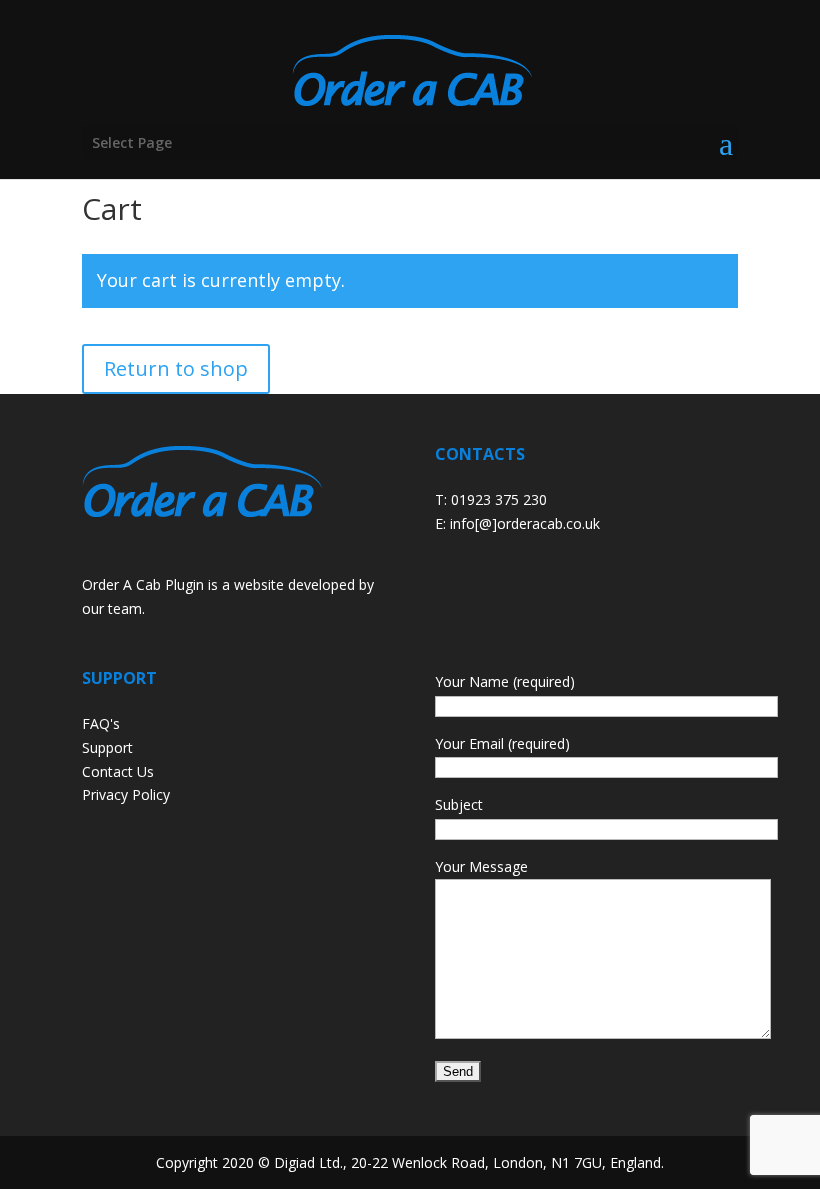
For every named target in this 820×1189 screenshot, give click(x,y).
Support (107, 747)
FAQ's (101, 723)
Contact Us (118, 771)
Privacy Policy (126, 794)
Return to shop (176, 368)
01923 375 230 (499, 499)
